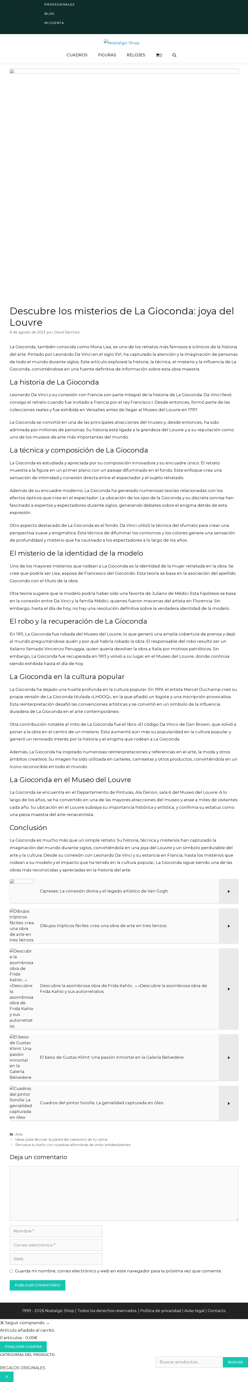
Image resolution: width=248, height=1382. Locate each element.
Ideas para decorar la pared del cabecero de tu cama (61, 1139)
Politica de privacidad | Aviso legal (172, 1310)
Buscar (235, 1362)
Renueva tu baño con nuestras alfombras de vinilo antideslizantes (73, 1145)
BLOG (49, 13)
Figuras (107, 55)
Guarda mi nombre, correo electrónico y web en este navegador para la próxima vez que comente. (118, 1271)
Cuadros (77, 55)
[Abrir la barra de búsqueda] (174, 55)
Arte (19, 1134)
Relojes (136, 55)
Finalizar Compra (23, 1346)
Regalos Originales (22, 1368)
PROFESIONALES (59, 4)
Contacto (217, 1310)
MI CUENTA (54, 23)
